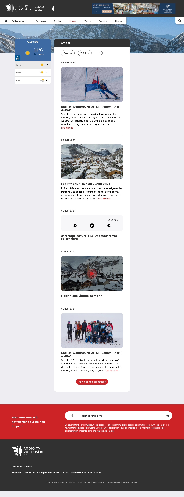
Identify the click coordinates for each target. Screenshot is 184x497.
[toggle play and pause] (92, 225)
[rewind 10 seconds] (75, 226)
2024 (83, 53)
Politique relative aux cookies (91, 482)
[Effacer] (101, 53)
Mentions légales (68, 482)
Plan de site (51, 482)
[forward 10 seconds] (109, 226)
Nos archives (114, 482)
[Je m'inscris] (167, 415)
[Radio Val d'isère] (18, 9)
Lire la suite (67, 127)
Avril (66, 53)
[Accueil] (5, 21)
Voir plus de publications (92, 381)
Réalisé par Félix (130, 482)
